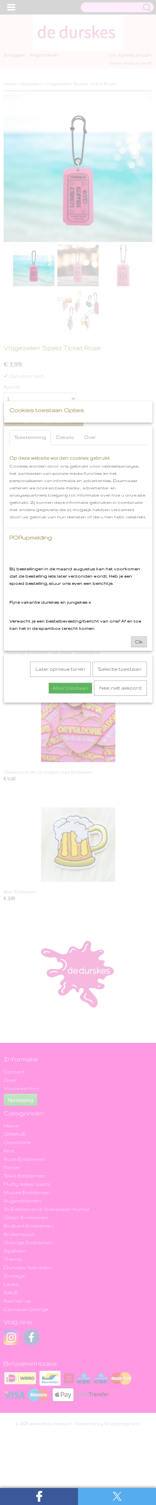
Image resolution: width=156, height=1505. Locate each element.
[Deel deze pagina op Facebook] (39, 1496)
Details (65, 437)
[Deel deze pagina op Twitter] (117, 1496)
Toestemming (30, 437)
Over (90, 437)
